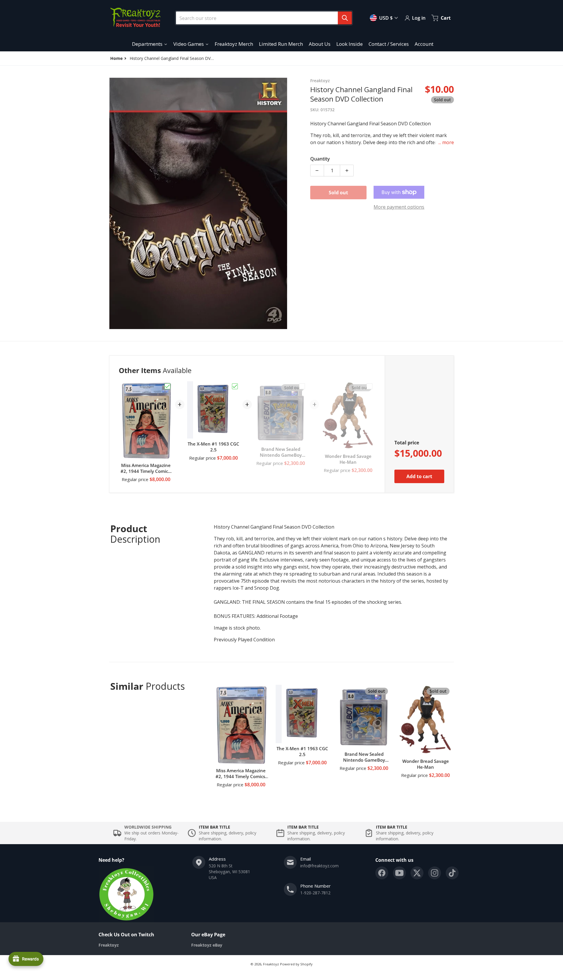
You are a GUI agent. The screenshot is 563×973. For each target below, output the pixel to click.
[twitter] (417, 872)
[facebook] (381, 872)
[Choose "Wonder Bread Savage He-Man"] (369, 386)
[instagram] (434, 872)
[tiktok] (452, 872)
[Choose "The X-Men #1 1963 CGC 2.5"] (235, 386)
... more (446, 142)
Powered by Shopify (296, 964)
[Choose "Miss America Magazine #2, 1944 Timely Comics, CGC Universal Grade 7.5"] (167, 386)
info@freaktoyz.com (319, 866)
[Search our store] (345, 17)
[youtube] (399, 872)
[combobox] (261, 17)
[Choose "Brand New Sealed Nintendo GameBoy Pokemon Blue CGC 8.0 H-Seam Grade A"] (302, 386)
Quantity (320, 159)
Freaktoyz (271, 964)
